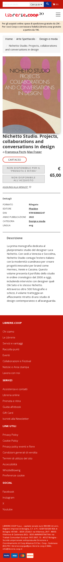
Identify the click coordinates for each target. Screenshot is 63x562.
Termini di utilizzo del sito (17, 458)
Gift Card (8, 412)
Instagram (8, 497)
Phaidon (33, 208)
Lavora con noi (11, 373)
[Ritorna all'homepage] (24, 14)
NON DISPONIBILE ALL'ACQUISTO (24, 179)
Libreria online (11, 395)
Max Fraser (34, 152)
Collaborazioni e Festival (17, 361)
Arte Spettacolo (25, 39)
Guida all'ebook (12, 407)
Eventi (6, 355)
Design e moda (48, 39)
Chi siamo (8, 331)
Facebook (8, 491)
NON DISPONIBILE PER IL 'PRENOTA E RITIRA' (23, 169)
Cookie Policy (10, 440)
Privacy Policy (10, 434)
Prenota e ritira (12, 401)
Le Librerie (9, 337)
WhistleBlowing (11, 470)
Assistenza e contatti (15, 389)
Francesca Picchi (15, 152)
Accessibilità (10, 464)
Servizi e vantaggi (13, 343)
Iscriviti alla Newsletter (16, 418)
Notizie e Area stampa (16, 367)
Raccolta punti (11, 349)
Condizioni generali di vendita (20, 452)
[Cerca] (47, 4)
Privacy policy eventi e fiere (19, 446)
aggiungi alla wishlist (15, 187)
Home (9, 39)
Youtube (8, 509)
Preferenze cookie (14, 475)
